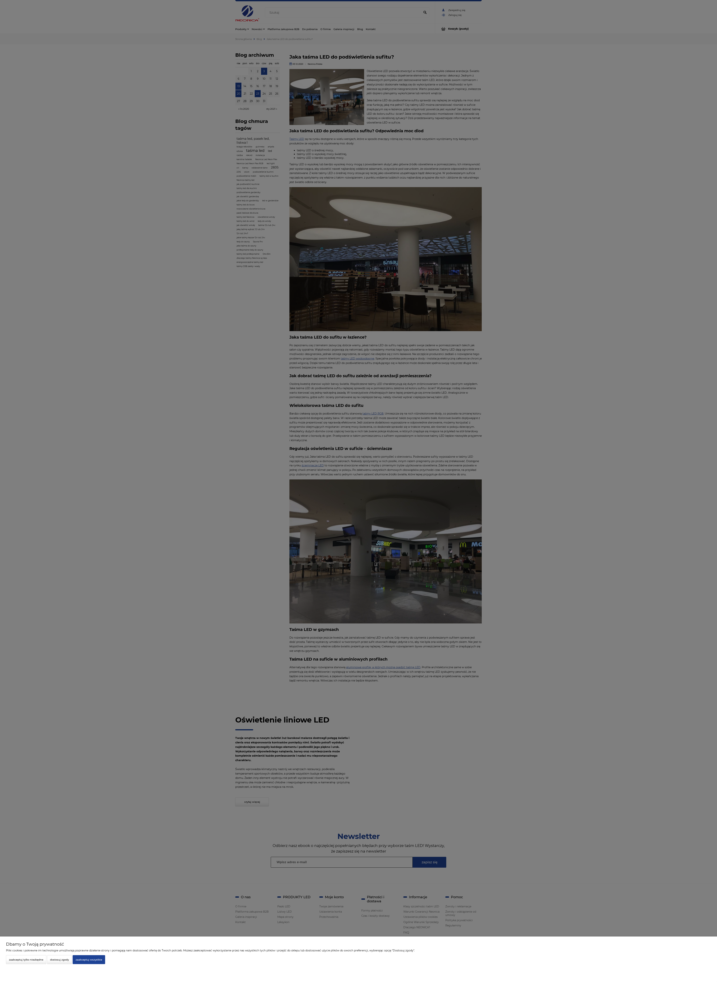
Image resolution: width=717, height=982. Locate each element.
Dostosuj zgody (59, 959)
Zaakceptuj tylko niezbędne (26, 959)
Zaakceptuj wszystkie (89, 959)
